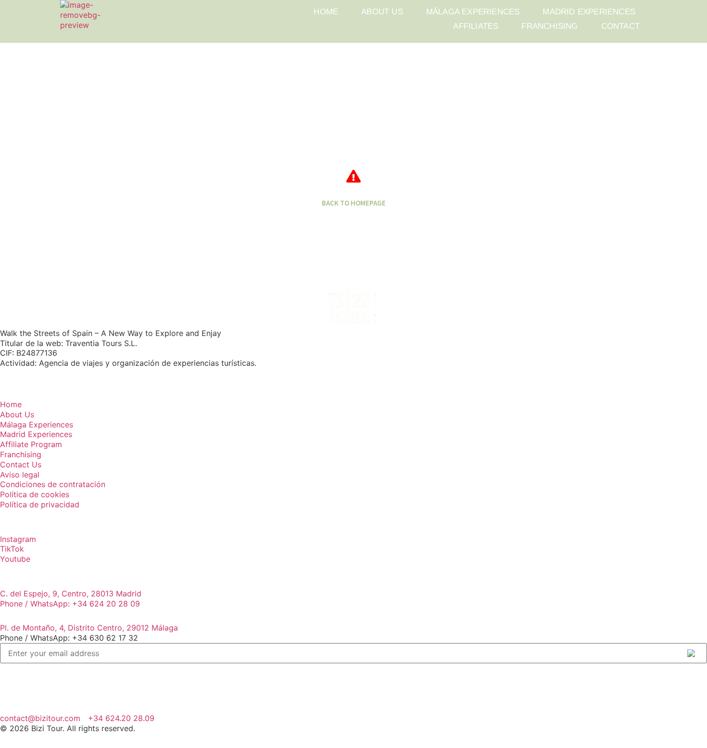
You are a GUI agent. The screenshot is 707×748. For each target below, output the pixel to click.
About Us (382, 11)
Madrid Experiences (589, 11)
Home (326, 11)
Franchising (549, 26)
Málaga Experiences (473, 11)
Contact (620, 26)
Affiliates (475, 26)
